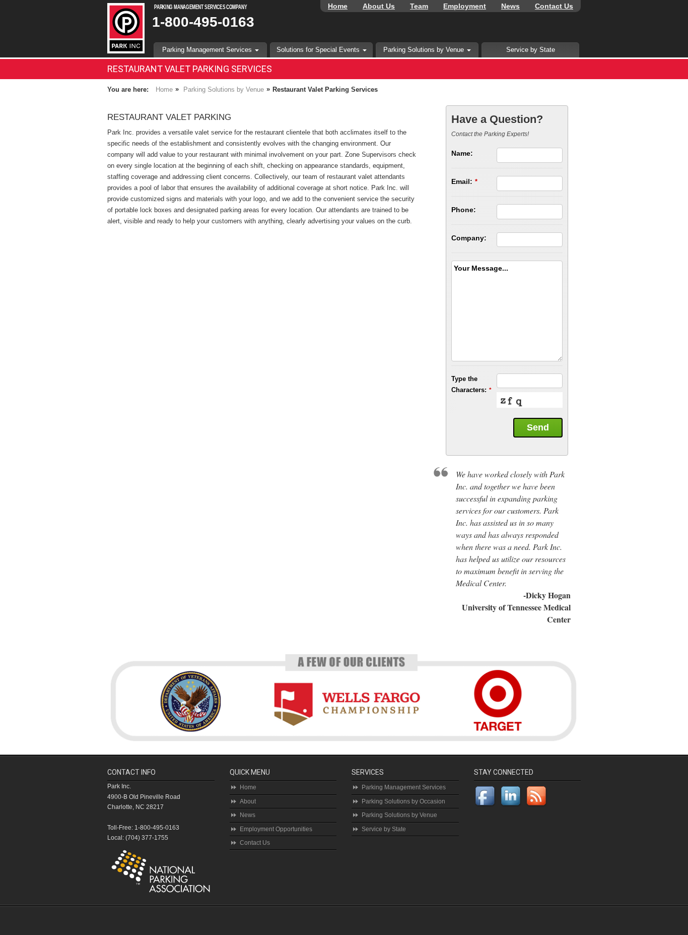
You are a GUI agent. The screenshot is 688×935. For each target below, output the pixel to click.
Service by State (530, 49)
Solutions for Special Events (319, 49)
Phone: (463, 210)
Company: (469, 238)
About (248, 801)
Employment (464, 6)
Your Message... (481, 268)
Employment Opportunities (276, 829)
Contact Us (554, 6)
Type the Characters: (471, 384)
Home (338, 6)
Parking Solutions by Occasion (403, 801)
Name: (462, 153)
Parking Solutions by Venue (424, 49)
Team (419, 6)
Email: (464, 181)
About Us (379, 6)
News (510, 6)
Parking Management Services (208, 49)
